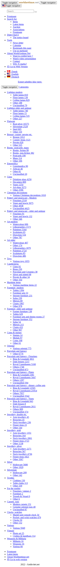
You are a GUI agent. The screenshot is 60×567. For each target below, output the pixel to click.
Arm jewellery (21, 417)
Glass (17, 266)
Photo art (18, 533)
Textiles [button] (10, 478)
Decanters (19, 182)
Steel (17, 129)
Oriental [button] (10, 346)
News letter (18, 43)
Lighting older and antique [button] (19, 108)
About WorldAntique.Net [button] (18, 53)
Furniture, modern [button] (15, 287)
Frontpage (11, 16)
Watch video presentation (24, 58)
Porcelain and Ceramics (25, 272)
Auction (16, 27)
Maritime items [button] (14, 282)
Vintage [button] (10, 530)
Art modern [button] (12, 221)
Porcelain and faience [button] (17, 351)
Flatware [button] (11, 121)
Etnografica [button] (12, 163)
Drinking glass (22, 179)
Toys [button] (9, 258)
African (18, 169)
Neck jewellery (22, 422)
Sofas (17, 298)
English (14, 74)
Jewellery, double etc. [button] (17, 414)
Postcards (19, 155)
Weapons (18, 544)
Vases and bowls (23, 203)
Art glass (19, 187)
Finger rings (20, 425)
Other (17, 103)
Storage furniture (22, 295)
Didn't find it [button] (13, 35)
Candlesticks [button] (13, 264)
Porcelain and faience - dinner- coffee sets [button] (26, 385)
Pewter (18, 142)
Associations (18, 29)
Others (18, 367)
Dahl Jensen (21, 361)
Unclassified (20, 105)
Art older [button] (11, 240)
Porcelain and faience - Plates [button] (20, 372)
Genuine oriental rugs (24, 507)
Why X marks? (20, 64)
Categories (24, 87)
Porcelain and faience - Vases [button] (20, 398)
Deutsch (14, 77)
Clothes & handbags (24, 536)
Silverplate (20, 126)
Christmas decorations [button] (17, 192)
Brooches (18, 420)
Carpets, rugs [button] (13, 501)
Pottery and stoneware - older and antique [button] (26, 211)
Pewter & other (21, 277)
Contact (16, 61)
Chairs (18, 303)
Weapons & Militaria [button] (16, 538)
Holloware (20, 464)
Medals (17, 338)
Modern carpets (22, 504)
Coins (17, 340)
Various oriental (22, 348)
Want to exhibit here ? (23, 56)
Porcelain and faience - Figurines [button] (22, 356)
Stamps (17, 335)
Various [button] (10, 525)
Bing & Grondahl (23, 359)
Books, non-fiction (23, 153)
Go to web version (18, 559)
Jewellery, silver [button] (14, 446)
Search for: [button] (12, 19)
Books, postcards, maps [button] (18, 147)
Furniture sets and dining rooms (29, 316)
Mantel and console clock (26, 515)
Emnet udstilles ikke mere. (30, 82)
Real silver (21, 124)
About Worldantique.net (18, 557)
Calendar (17, 45)
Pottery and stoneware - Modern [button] (22, 198)
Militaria (18, 541)
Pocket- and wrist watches (27, 517)
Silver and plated (22, 274)
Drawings (19, 235)
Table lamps (20, 95)
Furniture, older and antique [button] (19, 309)
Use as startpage (20, 50)
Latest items (18, 24)
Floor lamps (20, 97)
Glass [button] (9, 177)
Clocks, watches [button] (14, 512)
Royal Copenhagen (24, 364)
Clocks (17, 520)
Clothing (19, 480)
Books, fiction (21, 150)
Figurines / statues (22, 491)
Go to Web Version (18, 66)
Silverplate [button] (12, 470)
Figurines (20, 200)
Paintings (20, 229)
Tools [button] (9, 40)
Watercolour (20, 224)
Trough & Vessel (21, 496)
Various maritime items (25, 285)
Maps (17, 158)
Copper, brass (21, 140)
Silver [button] (9, 462)
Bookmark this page (22, 48)
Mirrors (18, 301)
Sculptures (19, 232)
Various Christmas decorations (29, 195)
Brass (17, 269)
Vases (18, 184)
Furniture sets (20, 293)
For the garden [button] (13, 488)
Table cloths (20, 483)
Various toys (21, 261)
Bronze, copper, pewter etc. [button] (19, 134)
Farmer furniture (22, 311)
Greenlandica (20, 166)
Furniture (18, 493)
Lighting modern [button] (14, 92)
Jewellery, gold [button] (14, 430)
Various (19, 528)
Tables (18, 290)
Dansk (13, 71)
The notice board (20, 37)
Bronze (19, 137)
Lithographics (22, 227)
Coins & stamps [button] (14, 332)
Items (15, 21)
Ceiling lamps (21, 100)
